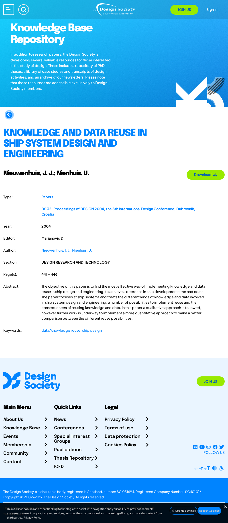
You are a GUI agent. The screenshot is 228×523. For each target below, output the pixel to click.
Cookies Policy (120, 445)
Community (15, 453)
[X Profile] (222, 447)
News (60, 419)
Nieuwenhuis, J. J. (55, 250)
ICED (59, 466)
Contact (12, 462)
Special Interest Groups (72, 439)
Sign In (211, 9)
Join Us (184, 9)
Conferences (69, 428)
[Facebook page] (215, 447)
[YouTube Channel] (202, 447)
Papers (47, 196)
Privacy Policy (119, 419)
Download (203, 174)
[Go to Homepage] (114, 9)
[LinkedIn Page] (195, 447)
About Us (13, 419)
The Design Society (59, 497)
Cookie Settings (185, 510)
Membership (17, 445)
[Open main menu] (8, 9)
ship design (92, 330)
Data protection (122, 436)
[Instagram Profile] (209, 447)
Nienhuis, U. (82, 250)
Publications (67, 450)
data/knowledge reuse (60, 330)
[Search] (23, 9)
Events (10, 436)
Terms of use (119, 428)
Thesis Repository (74, 458)
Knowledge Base (21, 428)
